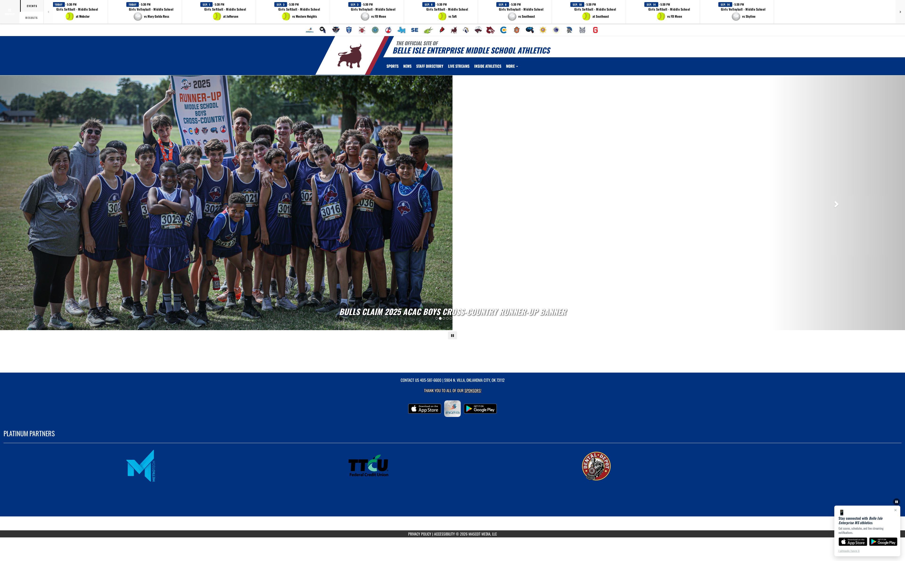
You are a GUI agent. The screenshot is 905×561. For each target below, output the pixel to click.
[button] (77, 12)
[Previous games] (48, 12)
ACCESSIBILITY (444, 534)
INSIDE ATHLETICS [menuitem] (487, 66)
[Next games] (900, 12)
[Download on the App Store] (853, 541)
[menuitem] (309, 30)
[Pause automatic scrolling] (896, 501)
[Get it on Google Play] (883, 541)
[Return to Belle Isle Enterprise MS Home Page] (349, 56)
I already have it (849, 551)
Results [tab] (31, 18)
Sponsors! (473, 390)
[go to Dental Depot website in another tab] (680, 465)
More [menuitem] (511, 66)
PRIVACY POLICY (419, 534)
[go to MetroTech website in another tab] (224, 465)
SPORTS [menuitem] (393, 66)
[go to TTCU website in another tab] (452, 465)
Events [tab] (32, 6)
